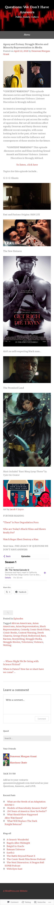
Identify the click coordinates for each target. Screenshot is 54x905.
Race (43, 635)
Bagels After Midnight (18, 843)
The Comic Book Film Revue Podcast (26, 859)
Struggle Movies (11, 642)
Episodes (18, 618)
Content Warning (27, 632)
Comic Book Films (39, 629)
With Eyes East (14, 869)
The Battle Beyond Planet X (21, 856)
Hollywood (34, 635)
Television (27, 642)
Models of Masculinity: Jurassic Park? (27, 808)
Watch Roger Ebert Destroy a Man (20, 539)
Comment (42, 719)
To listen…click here (27, 164)
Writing (7, 645)
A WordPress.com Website (15, 891)
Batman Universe (16, 849)
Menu (27, 34)
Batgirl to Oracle (15, 846)
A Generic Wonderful (18, 839)
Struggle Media (34, 639)
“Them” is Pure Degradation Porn (21, 522)
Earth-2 (10, 852)
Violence (38, 642)
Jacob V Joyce (16, 509)
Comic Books (10, 632)
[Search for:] (27, 738)
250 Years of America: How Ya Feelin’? (27, 811)
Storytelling (18, 639)
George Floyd (20, 635)
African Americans (21, 623)
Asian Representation (27, 626)
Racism (7, 639)
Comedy (25, 629)
